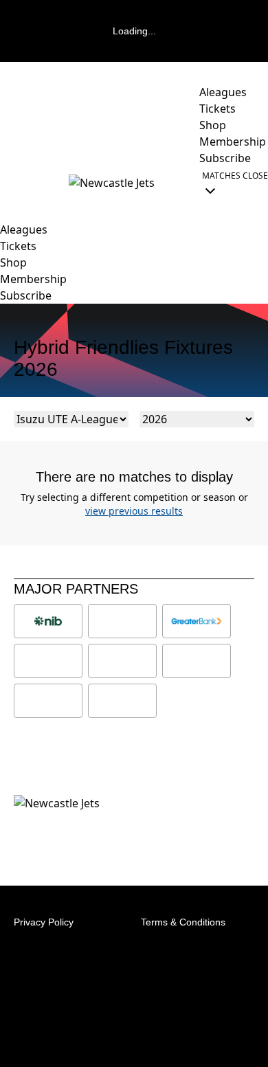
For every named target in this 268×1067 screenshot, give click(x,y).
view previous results (134, 510)
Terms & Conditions (183, 922)
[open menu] (10, 183)
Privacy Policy (44, 922)
